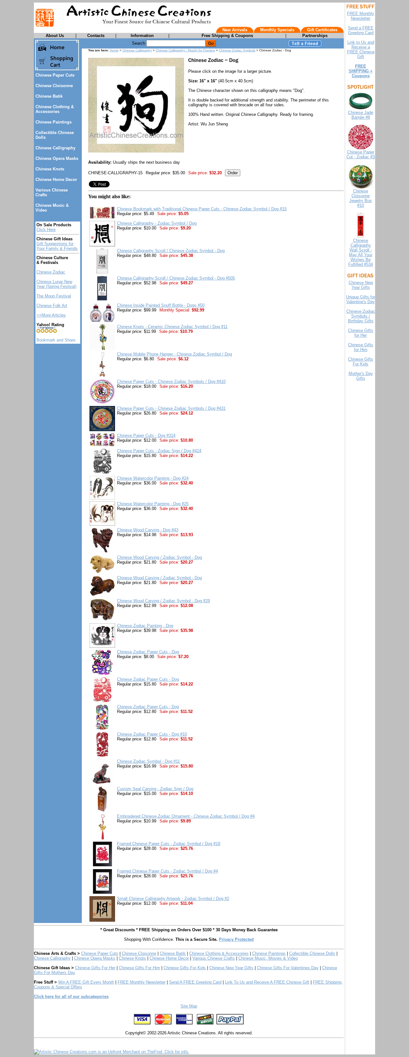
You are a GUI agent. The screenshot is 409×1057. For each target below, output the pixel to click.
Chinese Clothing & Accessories (54, 109)
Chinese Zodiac (50, 272)
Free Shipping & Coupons (227, 35)
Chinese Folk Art (51, 305)
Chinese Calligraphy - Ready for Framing (185, 50)
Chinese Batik (49, 96)
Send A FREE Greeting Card (195, 982)
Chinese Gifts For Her (95, 967)
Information (142, 35)
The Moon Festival (53, 296)
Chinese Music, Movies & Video (268, 958)
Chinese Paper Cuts (54, 75)
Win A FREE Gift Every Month (86, 982)
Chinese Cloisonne (54, 85)
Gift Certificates (322, 29)
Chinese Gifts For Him (139, 967)
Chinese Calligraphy (55, 148)
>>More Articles (51, 315)
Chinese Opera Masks (56, 158)
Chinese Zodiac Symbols (237, 50)
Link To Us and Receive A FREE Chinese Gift (267, 982)
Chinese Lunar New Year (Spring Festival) (56, 284)
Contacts (95, 35)
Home (114, 50)
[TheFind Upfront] (111, 1051)
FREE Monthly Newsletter (142, 982)
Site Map (189, 1006)
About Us (55, 35)
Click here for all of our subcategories (71, 996)
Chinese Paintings (53, 122)
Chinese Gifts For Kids (185, 967)
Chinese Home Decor (56, 179)
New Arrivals (234, 29)
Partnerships (315, 35)
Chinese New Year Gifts (231, 967)
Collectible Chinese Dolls (312, 953)
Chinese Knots (49, 169)
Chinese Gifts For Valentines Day (288, 967)
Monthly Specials (277, 29)
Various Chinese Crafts (213, 958)
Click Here (46, 229)
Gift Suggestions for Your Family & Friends (57, 246)
